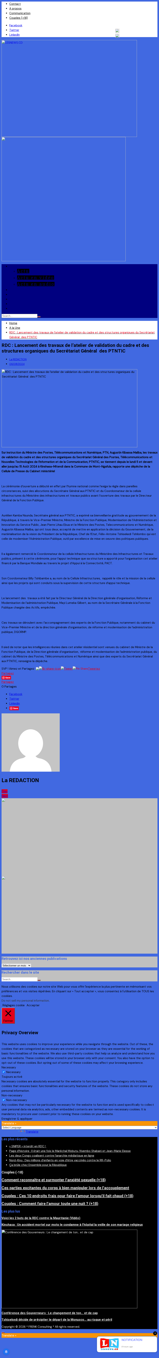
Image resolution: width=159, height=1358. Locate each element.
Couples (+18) (18, 18)
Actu (23, 271)
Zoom (15, 304)
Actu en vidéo (35, 277)
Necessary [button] (9, 1067)
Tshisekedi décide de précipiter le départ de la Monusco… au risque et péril (57, 1319)
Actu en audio (35, 284)
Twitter (14, 30)
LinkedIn (14, 35)
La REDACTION (18, 359)
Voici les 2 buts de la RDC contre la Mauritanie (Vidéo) (41, 1218)
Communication (19, 13)
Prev (5, 791)
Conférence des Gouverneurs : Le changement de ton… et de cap (50, 1313)
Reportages (22, 290)
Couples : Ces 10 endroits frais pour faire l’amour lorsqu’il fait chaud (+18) (67, 1195)
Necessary (13, 1072)
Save (15, 708)
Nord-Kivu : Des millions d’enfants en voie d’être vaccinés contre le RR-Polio (60, 1160)
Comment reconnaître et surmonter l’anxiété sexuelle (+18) (54, 1180)
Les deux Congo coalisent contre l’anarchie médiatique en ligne (51, 1156)
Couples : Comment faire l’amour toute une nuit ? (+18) (50, 1203)
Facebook (15, 25)
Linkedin (14, 703)
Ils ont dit (21, 299)
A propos (15, 8)
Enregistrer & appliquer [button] (17, 1119)
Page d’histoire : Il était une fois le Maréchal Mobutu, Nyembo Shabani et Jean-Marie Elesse (70, 1151)
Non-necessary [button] (12, 1095)
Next (5, 796)
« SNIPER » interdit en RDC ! (27, 1146)
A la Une (19, 266)
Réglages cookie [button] (14, 1005)
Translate (32, 1132)
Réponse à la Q (26, 308)
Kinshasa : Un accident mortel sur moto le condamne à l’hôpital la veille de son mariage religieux (72, 1225)
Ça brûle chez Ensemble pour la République (38, 1165)
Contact (15, 4)
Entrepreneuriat (28, 294)
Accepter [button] (33, 1005)
